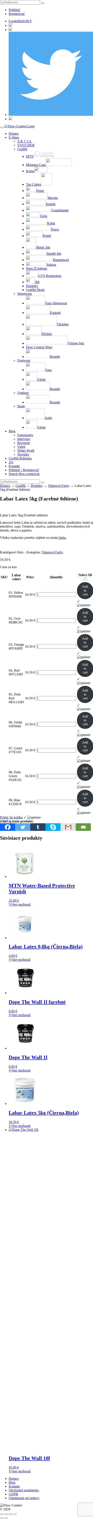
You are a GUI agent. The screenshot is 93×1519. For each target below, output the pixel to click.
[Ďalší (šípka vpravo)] (6, 1518)
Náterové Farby (58, 486)
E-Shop (14, 137)
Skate (21, 406)
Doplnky (32, 286)
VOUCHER (26, 145)
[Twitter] (22, 827)
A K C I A (24, 141)
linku (62, 537)
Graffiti (22, 149)
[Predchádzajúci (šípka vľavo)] (1, 1518)
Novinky (23, 454)
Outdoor (23, 393)
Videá (21, 447)
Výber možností (19, 904)
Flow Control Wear (39, 347)
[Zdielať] (10, 1514)
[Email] (83, 827)
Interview (23, 439)
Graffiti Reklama (20, 458)
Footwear (23, 360)
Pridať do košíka (11, 817)
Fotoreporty (25, 435)
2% (11, 462)
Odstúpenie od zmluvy (24, 1498)
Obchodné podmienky (24, 1490)
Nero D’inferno (36, 268)
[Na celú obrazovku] (6, 1514)
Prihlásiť (14, 10)
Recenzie (23, 443)
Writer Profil (25, 450)
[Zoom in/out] (1, 1514)
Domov (14, 133)
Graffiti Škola (35, 290)
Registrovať (17, 14)
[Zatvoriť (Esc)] (14, 1514)
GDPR (13, 1494)
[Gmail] (68, 827)
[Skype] (53, 827)
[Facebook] (7, 827)
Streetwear (24, 293)
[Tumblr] (37, 827)
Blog (12, 431)
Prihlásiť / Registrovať (24, 470)
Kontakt (14, 466)
